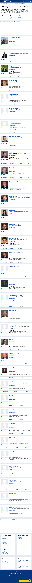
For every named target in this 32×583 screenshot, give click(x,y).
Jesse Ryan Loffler (13, 108)
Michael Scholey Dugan (15, 409)
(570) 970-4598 (12, 328)
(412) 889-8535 (12, 97)
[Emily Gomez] (4, 68)
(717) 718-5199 (12, 269)
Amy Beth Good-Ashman (15, 368)
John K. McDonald (13, 480)
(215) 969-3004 (12, 199)
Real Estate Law (20, 539)
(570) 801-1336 (12, 213)
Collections (20, 538)
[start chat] (29, 580)
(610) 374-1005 (12, 298)
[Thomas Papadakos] (4, 97)
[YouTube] (13, 573)
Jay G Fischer (12, 310)
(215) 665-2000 (12, 441)
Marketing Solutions (16, 576)
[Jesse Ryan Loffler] (4, 111)
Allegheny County (5, 553)
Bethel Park (4, 542)
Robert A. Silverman (14, 437)
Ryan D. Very (12, 52)
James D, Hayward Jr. (14, 325)
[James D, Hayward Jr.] (4, 327)
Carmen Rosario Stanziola (15, 295)
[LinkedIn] (11, 573)
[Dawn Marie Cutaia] (4, 269)
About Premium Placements (22, 565)
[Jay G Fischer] (4, 313)
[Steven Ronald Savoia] (4, 356)
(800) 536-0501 (12, 155)
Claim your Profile (21, 563)
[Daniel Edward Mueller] (4, 184)
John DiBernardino (14, 382)
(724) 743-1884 (12, 41)
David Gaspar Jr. (13, 395)
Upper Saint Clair (4, 543)
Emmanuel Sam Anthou (15, 37)
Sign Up (30, 1)
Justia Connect (5, 575)
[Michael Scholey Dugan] (4, 412)
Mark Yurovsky (13, 196)
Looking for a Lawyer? (23, 580)
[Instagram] (15, 573)
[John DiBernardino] (4, 384)
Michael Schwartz (13, 238)
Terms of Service (20, 575)
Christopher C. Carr (14, 167)
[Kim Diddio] (4, 212)
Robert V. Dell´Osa (13, 466)
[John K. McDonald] (4, 482)
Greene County (4, 552)
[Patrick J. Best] (4, 342)
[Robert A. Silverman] (4, 440)
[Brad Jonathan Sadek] (4, 139)
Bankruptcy (20, 537)
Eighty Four (4, 541)
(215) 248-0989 (12, 185)
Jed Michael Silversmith (15, 507)
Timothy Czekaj (13, 281)
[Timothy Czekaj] (4, 283)
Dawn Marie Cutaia (14, 266)
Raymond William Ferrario (16, 252)
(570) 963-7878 (12, 256)
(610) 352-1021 (12, 241)
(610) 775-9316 (12, 227)
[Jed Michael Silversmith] (4, 510)
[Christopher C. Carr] (4, 170)
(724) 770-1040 (12, 83)
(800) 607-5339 (12, 427)
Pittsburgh (4, 538)
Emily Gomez (12, 66)
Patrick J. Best (12, 339)
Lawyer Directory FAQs (21, 562)
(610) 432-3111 (12, 139)
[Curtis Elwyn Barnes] (4, 226)
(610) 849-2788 (12, 399)
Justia (1, 3)
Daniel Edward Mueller (15, 181)
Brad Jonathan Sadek (14, 136)
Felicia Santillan (13, 80)
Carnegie (3, 544)
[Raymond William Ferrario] (4, 255)
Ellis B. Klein (12, 152)
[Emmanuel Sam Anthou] (4, 40)
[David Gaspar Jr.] (4, 398)
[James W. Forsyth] (4, 124)
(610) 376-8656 (12, 371)
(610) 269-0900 (12, 313)
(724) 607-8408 (12, 343)
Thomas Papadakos (14, 94)
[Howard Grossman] (4, 454)
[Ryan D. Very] (4, 54)
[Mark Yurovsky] (4, 198)
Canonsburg (4, 539)
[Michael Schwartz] (4, 240)
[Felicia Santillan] (4, 83)
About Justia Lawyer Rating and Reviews (23, 567)
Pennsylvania (16, 3)
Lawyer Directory (5, 3)
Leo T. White (12, 423)
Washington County (5, 551)
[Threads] (16, 573)
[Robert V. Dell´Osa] (4, 468)
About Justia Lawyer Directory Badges (23, 561)
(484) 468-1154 (12, 412)
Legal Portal (10, 575)
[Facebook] (14, 573)
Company (14, 575)
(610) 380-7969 (12, 171)
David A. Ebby (12, 493)
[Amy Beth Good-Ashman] (4, 370)
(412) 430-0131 (12, 55)
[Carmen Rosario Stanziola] (4, 298)
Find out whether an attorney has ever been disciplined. (7, 562)
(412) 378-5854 (12, 69)
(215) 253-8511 (12, 510)
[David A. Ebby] (4, 496)
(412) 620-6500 (12, 111)
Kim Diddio (12, 210)
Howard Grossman (13, 451)
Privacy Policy (26, 575)
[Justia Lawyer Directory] (7, 1)
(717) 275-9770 (12, 284)
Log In (26, 1)
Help (17, 575)
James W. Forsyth (13, 122)
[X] (19, 573)
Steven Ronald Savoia (14, 353)
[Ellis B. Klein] (4, 154)
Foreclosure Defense (11, 3)
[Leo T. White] (4, 426)
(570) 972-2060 (12, 357)
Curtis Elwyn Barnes (14, 224)
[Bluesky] (17, 573)
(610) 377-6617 (12, 385)
